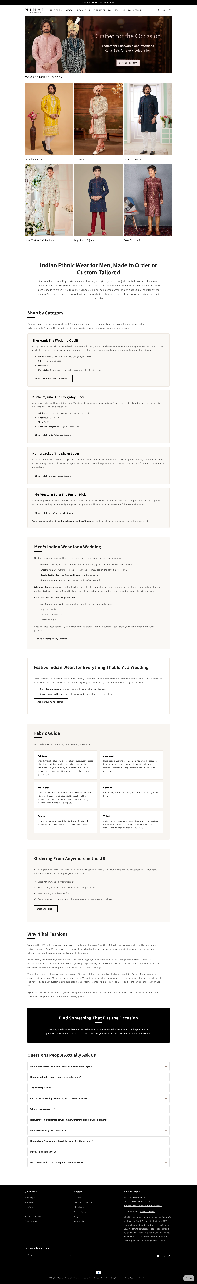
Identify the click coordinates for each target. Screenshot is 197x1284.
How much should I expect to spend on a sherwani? (98, 1077)
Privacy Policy (80, 1212)
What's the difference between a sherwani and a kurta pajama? (98, 1066)
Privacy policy (86, 1278)
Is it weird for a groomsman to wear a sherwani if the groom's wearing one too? (98, 1120)
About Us (78, 1197)
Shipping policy (116, 1278)
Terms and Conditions (83, 1202)
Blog (76, 1216)
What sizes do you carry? (98, 1109)
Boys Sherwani (132, 240)
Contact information (101, 1278)
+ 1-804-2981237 (147, 1211)
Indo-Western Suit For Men (39, 240)
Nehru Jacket (131, 159)
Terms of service (130, 1278)
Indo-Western (31, 1207)
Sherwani (79, 159)
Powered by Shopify (72, 1278)
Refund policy (143, 1278)
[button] (158, 10)
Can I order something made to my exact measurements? (98, 1098)
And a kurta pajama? (98, 1088)
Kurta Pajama (32, 159)
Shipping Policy (81, 1207)
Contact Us (79, 1221)
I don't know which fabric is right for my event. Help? (98, 1162)
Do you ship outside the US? (98, 1152)
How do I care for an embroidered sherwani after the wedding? (98, 1141)
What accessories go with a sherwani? (98, 1130)
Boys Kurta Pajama (84, 240)
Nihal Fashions (59, 1278)
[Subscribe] (70, 1255)
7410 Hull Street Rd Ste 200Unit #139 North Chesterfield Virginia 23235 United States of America (143, 1201)
